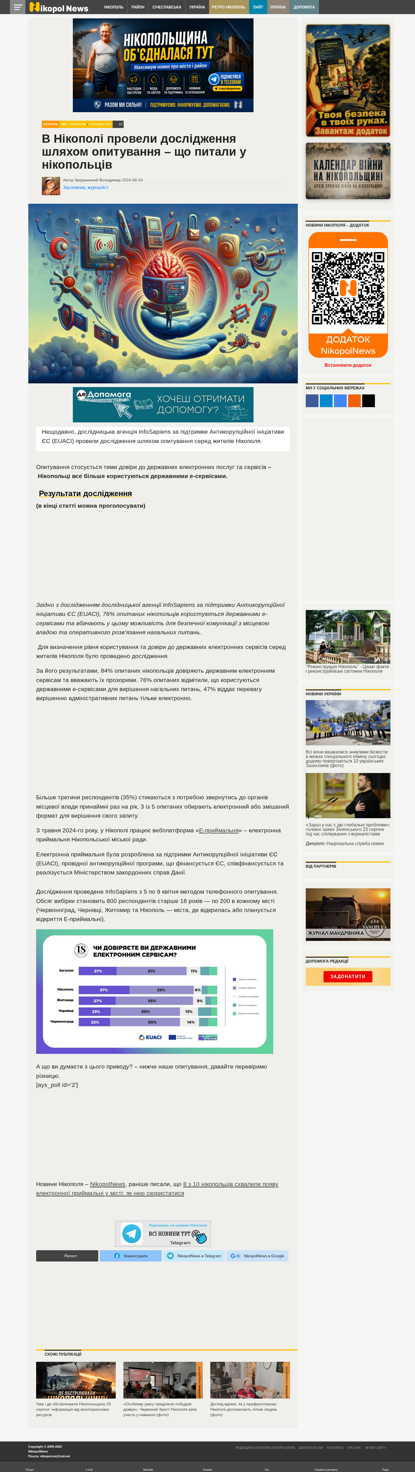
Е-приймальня (219, 830)
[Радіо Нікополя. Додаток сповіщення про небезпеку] (348, 80)
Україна (197, 7)
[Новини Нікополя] (58, 11)
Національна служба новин (355, 843)
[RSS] (354, 400)
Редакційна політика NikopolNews (265, 1447)
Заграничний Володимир (98, 180)
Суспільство (100, 124)
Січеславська (166, 7)
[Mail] (368, 400)
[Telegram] (326, 400)
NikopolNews (107, 1184)
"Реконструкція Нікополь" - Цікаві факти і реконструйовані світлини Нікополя (347, 669)
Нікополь (113, 7)
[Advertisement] (163, 557)
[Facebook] (312, 400)
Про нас (354, 1447)
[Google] (340, 400)
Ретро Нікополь (228, 7)
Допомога (304, 7)
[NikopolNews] (163, 1234)
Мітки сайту (375, 1447)
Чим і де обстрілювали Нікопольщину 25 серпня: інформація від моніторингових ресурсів (73, 1409)
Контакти (335, 1447)
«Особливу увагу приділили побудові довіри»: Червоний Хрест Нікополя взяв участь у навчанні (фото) (159, 1409)
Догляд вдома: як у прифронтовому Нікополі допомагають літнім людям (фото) (243, 1409)
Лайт (258, 7)
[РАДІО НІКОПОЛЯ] (348, 171)
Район (138, 7)
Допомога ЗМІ (311, 1447)
